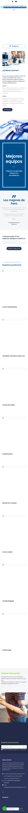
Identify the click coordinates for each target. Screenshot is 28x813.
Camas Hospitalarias (9, 307)
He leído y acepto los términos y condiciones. (14, 749)
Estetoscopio (6, 650)
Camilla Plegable (8, 601)
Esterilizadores (7, 454)
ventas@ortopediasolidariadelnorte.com (15, 787)
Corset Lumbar (7, 552)
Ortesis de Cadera (8, 405)
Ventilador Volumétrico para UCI (13, 356)
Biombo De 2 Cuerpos (9, 503)
